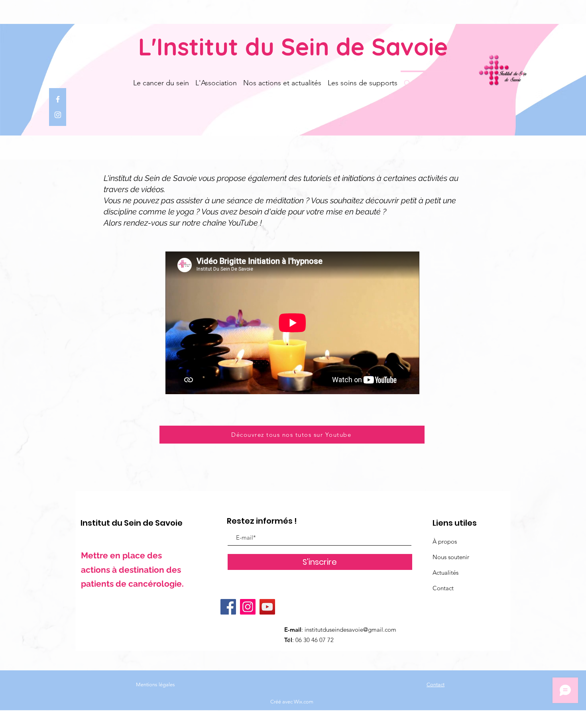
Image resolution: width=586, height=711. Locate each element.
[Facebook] (57, 99)
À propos (445, 541)
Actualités (445, 572)
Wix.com (303, 702)
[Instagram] (57, 114)
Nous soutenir (451, 557)
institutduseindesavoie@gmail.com (350, 629)
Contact (443, 588)
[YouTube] (267, 607)
